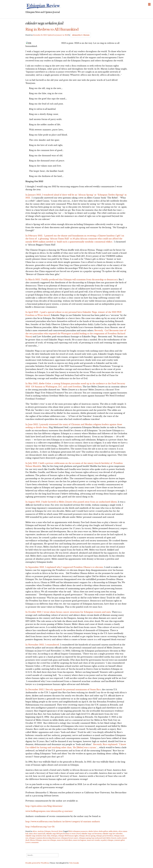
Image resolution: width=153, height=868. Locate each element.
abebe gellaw (103, 831)
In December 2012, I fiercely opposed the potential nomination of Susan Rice (63, 689)
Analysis (41, 831)
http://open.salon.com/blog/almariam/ (44, 806)
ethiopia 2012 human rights (68, 836)
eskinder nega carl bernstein (91, 833)
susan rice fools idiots (64, 840)
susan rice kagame (79, 840)
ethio (48, 836)
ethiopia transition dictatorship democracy (44, 838)
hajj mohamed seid (98, 838)
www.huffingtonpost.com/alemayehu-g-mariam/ (49, 811)
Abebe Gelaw (93, 831)
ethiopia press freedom (104, 836)
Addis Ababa (113, 831)
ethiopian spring (85, 838)
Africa (35, 831)
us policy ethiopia (107, 840)
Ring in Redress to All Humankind (51, 29)
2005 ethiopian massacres (78, 831)
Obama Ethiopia (36, 840)
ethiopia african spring (87, 836)
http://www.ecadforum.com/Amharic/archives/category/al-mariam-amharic (62, 821)
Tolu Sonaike (74, 863)
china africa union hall (37, 833)
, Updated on (50, 35)
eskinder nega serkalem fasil (35, 836)
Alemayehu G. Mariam (80, 35)
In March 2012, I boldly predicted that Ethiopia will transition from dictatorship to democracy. (71, 279)
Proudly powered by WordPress (37, 863)
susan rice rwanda (93, 840)
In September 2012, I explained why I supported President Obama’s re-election (64, 567)
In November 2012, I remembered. (42, 644)
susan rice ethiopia (49, 840)
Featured (54, 831)
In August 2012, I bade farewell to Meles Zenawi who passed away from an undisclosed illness (71, 502)
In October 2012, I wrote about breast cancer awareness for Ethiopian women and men (68, 612)
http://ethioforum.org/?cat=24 (39, 826)
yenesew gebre (119, 840)
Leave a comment (32, 842)
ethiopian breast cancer (69, 838)
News (61, 831)
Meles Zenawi (111, 838)
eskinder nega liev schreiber (112, 833)
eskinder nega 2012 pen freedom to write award (63, 833)
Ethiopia (47, 831)
